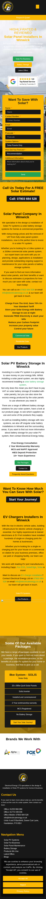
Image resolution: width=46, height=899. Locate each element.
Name (8, 108)
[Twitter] (7, 829)
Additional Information (14, 158)
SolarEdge (31, 567)
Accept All (23, 878)
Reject (23, 885)
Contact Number (12, 116)
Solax (40, 567)
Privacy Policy (23, 891)
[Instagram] (12, 829)
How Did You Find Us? (15, 150)
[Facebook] (3, 829)
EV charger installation (31, 575)
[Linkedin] (16, 829)
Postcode (9, 133)
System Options (12, 141)
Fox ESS (21, 567)
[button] (37, 7)
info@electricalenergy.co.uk (15, 293)
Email (8, 125)
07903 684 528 (27, 290)
